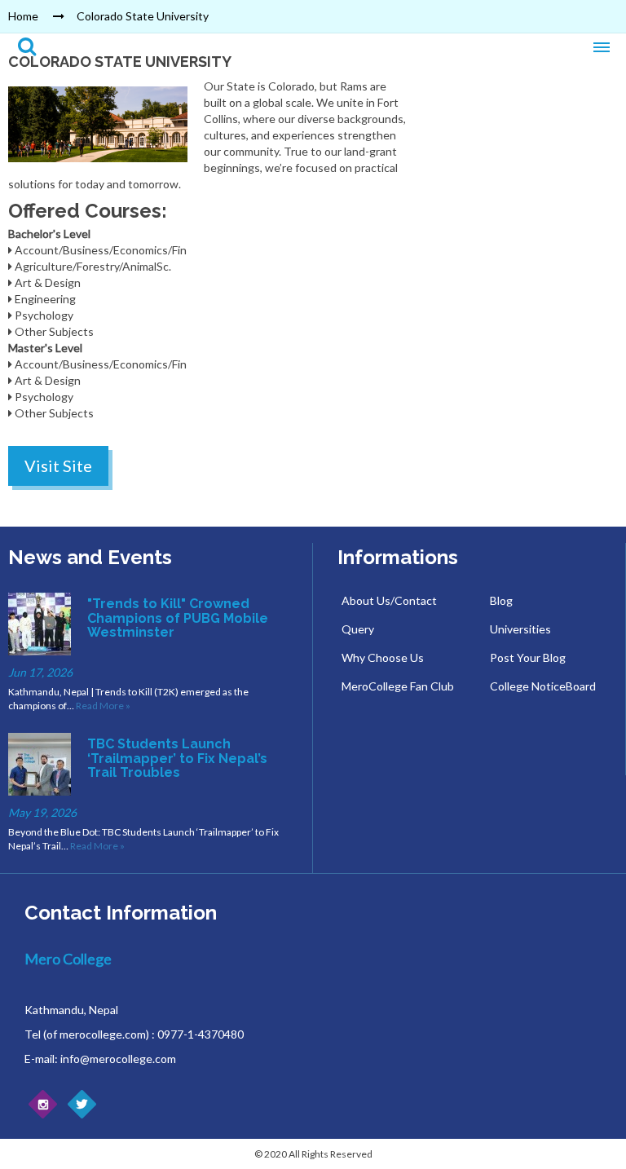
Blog (501, 600)
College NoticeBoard (543, 686)
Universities (520, 629)
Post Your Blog (528, 657)
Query (358, 629)
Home (23, 16)
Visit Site (58, 465)
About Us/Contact (389, 600)
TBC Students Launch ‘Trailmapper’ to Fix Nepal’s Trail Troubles (177, 758)
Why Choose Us (383, 657)
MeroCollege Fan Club (398, 686)
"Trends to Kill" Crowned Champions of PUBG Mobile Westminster (177, 618)
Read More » (103, 705)
